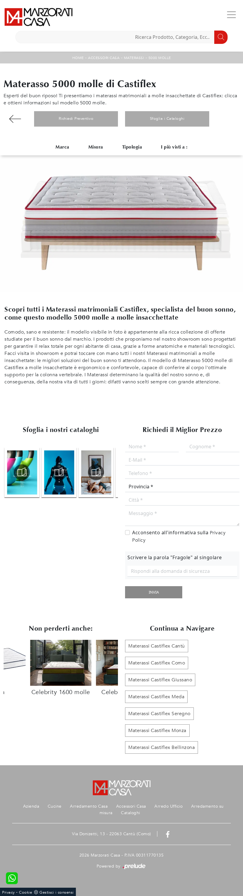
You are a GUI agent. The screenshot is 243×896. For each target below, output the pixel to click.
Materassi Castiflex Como (156, 663)
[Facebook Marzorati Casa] (168, 834)
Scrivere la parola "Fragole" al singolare (174, 557)
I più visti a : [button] (174, 147)
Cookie (25, 892)
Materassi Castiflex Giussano (160, 680)
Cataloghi (130, 813)
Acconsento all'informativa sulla (179, 536)
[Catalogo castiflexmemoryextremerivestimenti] (96, 472)
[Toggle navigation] (231, 14)
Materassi (134, 57)
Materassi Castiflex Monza (157, 730)
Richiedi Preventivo (76, 118)
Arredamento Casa (89, 806)
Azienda (31, 806)
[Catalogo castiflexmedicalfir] (59, 472)
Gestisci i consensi (56, 892)
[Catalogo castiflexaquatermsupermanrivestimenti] (22, 472)
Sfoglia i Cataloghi (167, 118)
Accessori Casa (103, 57)
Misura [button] (95, 147)
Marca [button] (62, 147)
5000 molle (159, 57)
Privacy (8, 892)
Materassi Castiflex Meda (156, 696)
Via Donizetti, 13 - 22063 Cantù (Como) (111, 834)
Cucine (55, 806)
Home (78, 57)
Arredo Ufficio (168, 806)
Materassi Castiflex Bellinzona (161, 747)
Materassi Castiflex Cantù (156, 646)
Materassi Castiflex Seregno (159, 713)
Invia (154, 592)
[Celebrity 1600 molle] (15, 119)
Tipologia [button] (132, 147)
